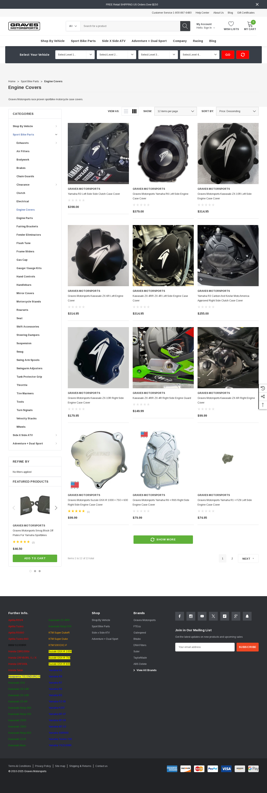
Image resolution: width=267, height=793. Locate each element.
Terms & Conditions (19, 766)
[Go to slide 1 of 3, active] (30, 571)
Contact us (101, 766)
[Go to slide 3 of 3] (40, 571)
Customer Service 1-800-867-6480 (171, 12)
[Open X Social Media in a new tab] (213, 616)
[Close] (257, 4)
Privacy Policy (43, 766)
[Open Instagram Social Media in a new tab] (190, 616)
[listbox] (237, 111)
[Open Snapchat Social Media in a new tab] (247, 616)
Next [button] (56, 508)
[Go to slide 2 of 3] (35, 571)
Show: (147, 111)
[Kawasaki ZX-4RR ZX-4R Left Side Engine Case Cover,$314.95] (163, 255)
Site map (60, 766)
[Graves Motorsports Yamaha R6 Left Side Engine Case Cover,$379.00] (163, 153)
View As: (113, 111)
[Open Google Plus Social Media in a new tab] (236, 616)
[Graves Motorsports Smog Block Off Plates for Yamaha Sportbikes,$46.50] (35, 506)
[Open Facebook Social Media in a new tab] (179, 616)
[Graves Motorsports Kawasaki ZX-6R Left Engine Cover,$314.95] (98, 255)
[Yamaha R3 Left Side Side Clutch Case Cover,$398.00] (98, 153)
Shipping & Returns (80, 766)
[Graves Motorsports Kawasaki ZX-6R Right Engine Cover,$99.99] (228, 357)
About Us (218, 12)
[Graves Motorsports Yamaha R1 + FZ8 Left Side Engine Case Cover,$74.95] (228, 459)
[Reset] (242, 55)
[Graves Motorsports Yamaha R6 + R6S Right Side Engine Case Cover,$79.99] (163, 459)
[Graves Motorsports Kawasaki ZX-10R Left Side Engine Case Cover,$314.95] (228, 153)
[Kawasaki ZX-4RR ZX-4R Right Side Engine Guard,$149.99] (163, 357)
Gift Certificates (245, 12)
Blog (230, 12)
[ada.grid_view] (134, 111)
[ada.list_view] (126, 111)
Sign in (208, 28)
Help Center (202, 12)
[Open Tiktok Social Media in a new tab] (224, 616)
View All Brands (146, 670)
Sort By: (208, 111)
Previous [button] (14, 508)
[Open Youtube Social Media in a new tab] (202, 616)
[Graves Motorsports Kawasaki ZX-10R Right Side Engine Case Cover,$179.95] (98, 357)
